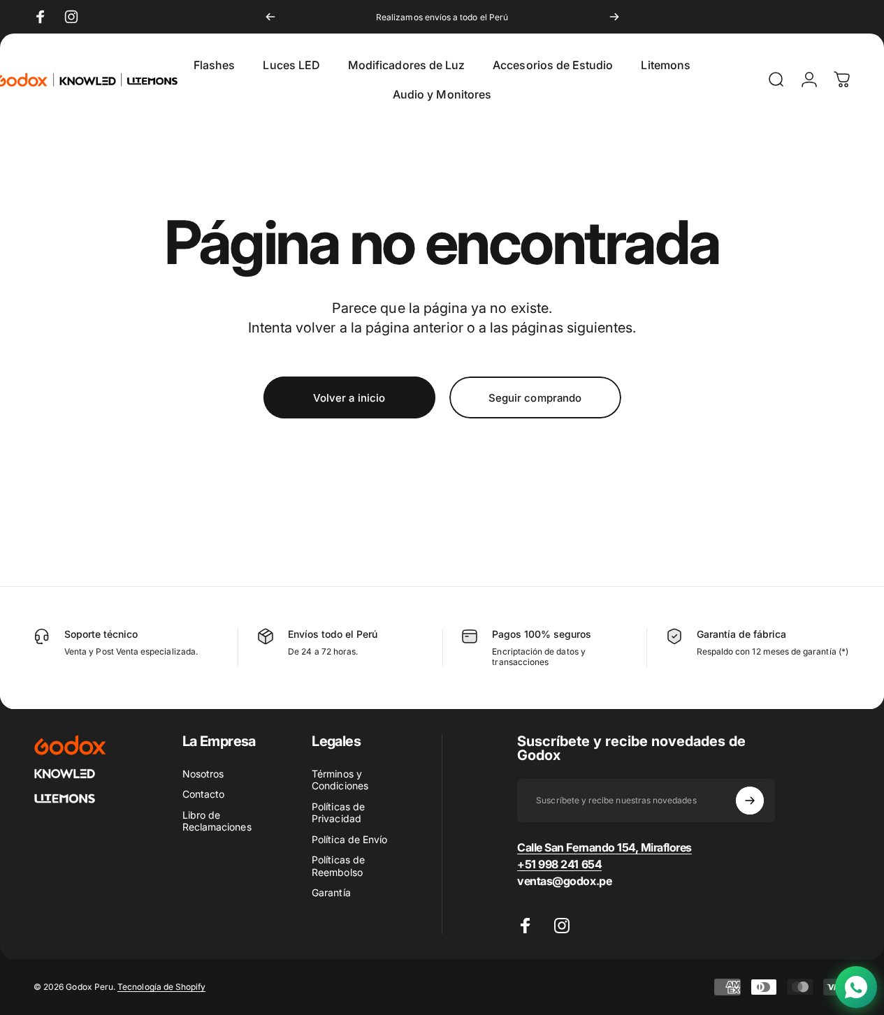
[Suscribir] (750, 801)
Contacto (203, 794)
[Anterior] (270, 17)
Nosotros (203, 774)
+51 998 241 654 (559, 864)
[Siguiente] (614, 17)
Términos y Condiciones (340, 780)
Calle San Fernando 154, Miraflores (604, 847)
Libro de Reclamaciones (217, 821)
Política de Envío (349, 839)
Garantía (331, 892)
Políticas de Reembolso (338, 866)
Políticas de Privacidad (338, 813)
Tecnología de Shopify (161, 986)
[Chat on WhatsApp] (856, 987)
